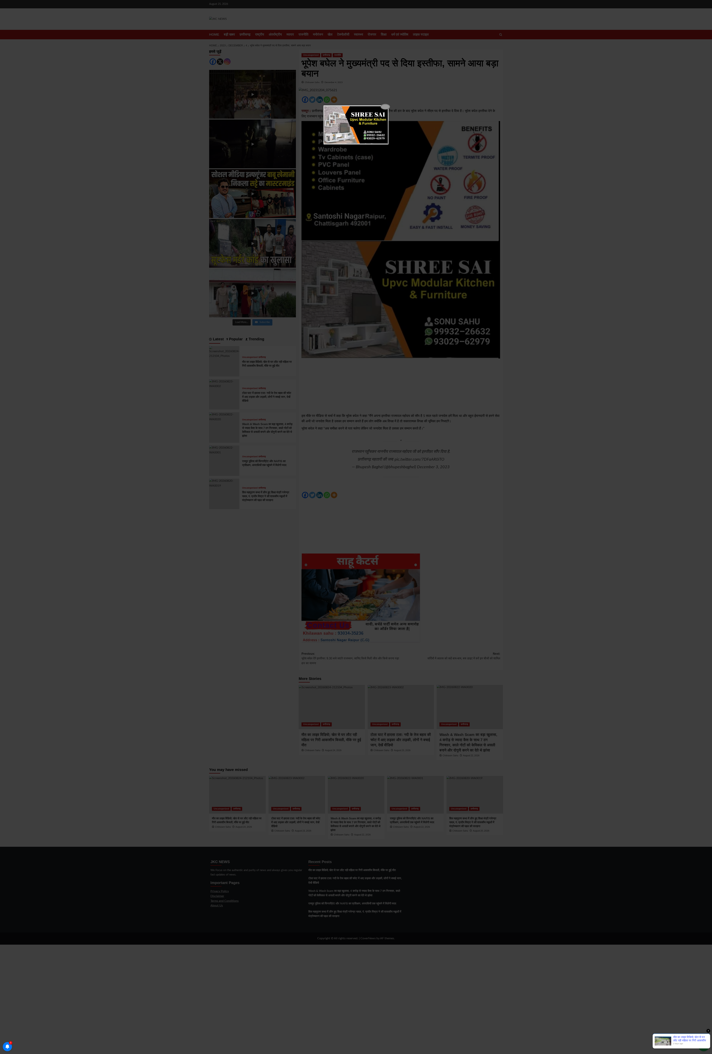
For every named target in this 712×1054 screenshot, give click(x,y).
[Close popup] (385, 107)
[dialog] (356, 124)
